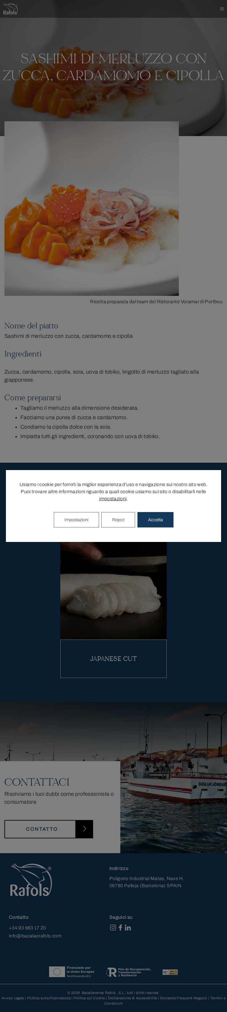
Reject (118, 519)
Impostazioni (76, 519)
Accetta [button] (155, 519)
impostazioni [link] (113, 498)
